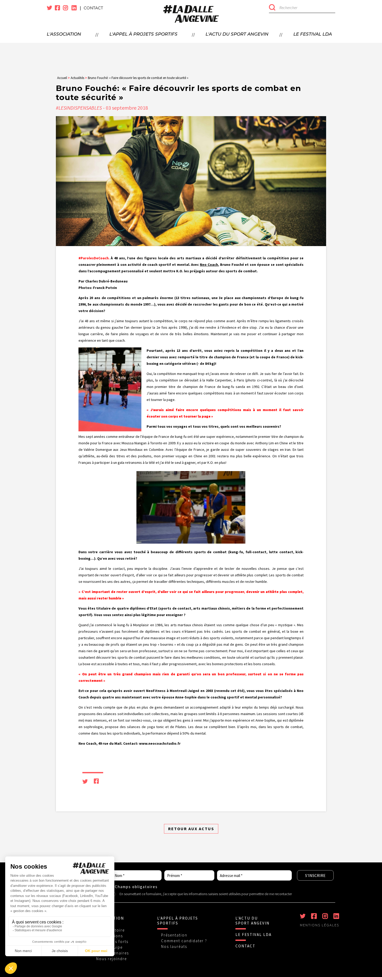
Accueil (62, 78)
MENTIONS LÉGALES (319, 925)
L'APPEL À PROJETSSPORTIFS (177, 921)
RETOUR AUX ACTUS (191, 828)
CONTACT (245, 945)
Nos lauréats (174, 946)
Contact (93, 7)
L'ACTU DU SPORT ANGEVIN (252, 921)
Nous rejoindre (111, 958)
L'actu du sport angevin (237, 34)
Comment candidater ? (184, 940)
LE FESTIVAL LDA (253, 934)
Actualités (77, 78)
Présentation (174, 935)
